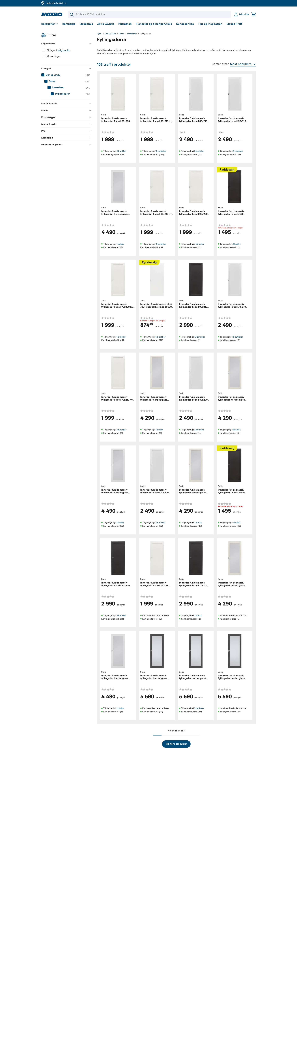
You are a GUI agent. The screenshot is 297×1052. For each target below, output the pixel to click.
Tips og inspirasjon (210, 24)
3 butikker (199, 151)
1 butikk (120, 244)
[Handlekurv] (253, 14)
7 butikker (199, 244)
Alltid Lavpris (105, 24)
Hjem (99, 34)
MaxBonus (86, 24)
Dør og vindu (110, 34)
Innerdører (132, 34)
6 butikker (160, 336)
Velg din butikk (55, 3)
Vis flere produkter (176, 744)
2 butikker (199, 429)
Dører (121, 34)
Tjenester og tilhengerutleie (154, 24)
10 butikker (160, 244)
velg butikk (64, 50)
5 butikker (238, 151)
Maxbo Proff (234, 24)
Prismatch (125, 24)
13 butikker (160, 151)
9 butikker (121, 151)
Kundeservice (185, 24)
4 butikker (121, 429)
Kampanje (68, 24)
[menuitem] (66, 75)
